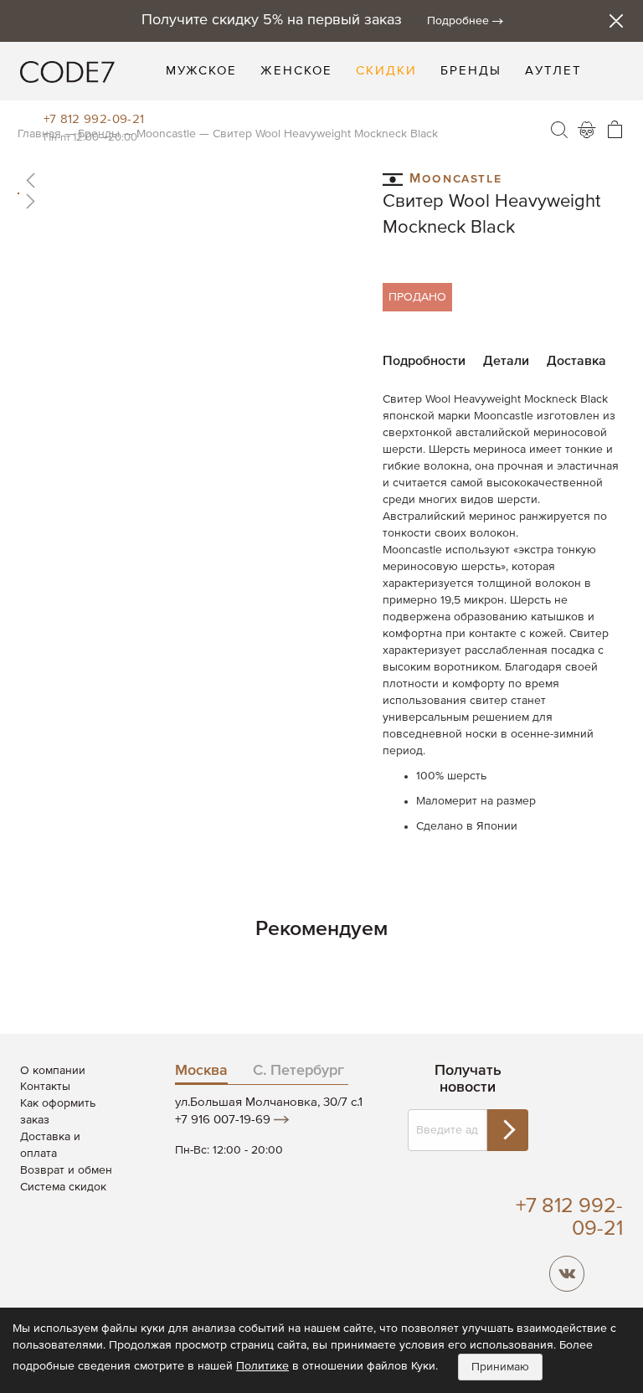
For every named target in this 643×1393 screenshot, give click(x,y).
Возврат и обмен (66, 1170)
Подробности (424, 361)
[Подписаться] (507, 1130)
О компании (52, 1071)
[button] (190, 180)
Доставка (576, 361)
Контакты (45, 1086)
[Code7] (67, 71)
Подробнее (458, 21)
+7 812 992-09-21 (94, 119)
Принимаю (500, 1367)
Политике (262, 1366)
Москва (201, 1070)
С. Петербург (298, 1070)
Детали (506, 361)
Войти (587, 129)
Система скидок (63, 1187)
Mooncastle (455, 176)
